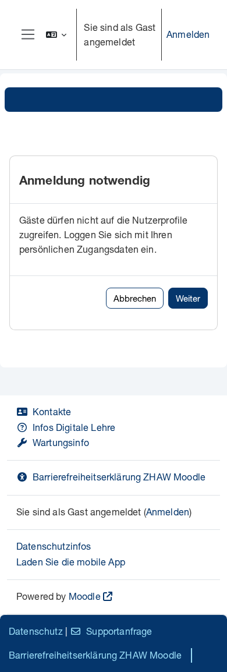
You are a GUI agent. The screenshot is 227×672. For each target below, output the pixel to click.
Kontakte (52, 411)
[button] (56, 34)
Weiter (188, 298)
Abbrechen (135, 298)
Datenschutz (36, 630)
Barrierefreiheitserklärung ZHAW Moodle (119, 476)
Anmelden (188, 34)
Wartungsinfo (61, 442)
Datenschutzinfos (53, 545)
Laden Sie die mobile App (70, 561)
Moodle (85, 596)
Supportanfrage (119, 630)
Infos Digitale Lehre (74, 427)
